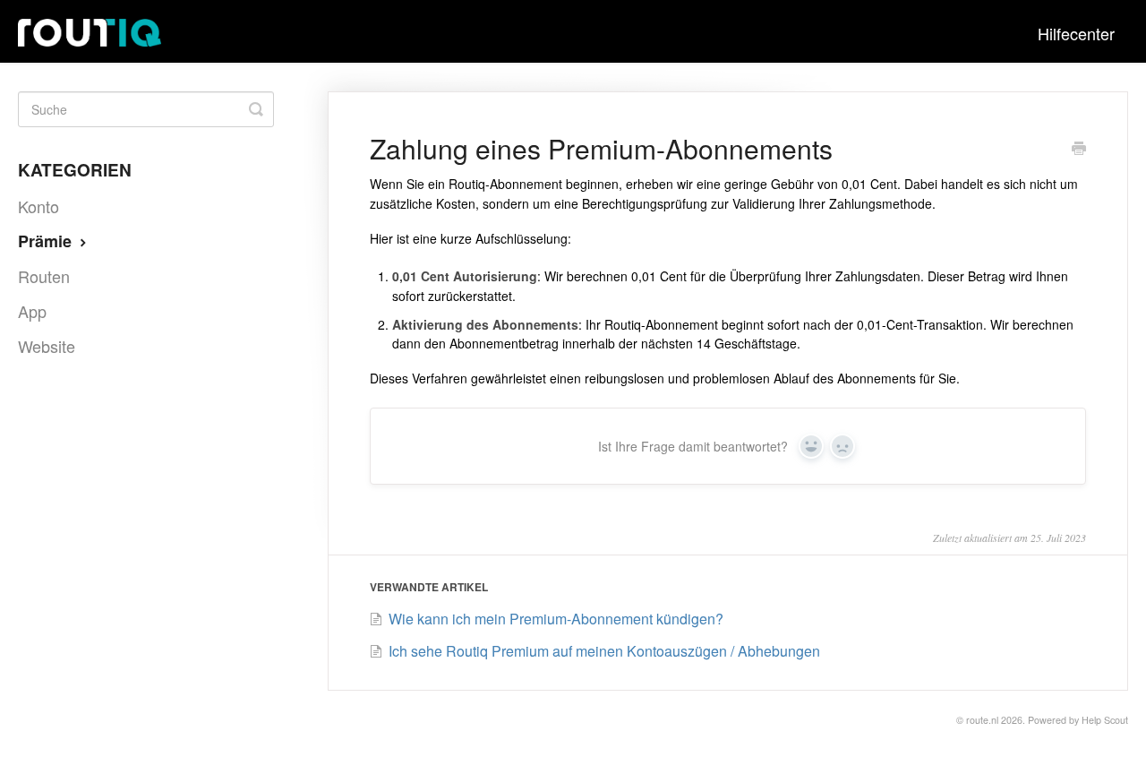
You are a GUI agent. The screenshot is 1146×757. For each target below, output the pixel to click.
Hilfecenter (1076, 33)
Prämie (47, 241)
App (32, 311)
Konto (38, 206)
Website (46, 345)
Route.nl (982, 720)
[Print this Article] (1079, 149)
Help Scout (1105, 720)
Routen (44, 276)
